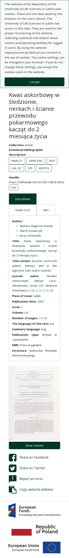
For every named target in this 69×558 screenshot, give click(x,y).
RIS (30, 168)
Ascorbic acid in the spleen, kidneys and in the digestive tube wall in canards (34, 265)
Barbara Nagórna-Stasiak (36, 226)
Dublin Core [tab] (22, 210)
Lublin (37, 296)
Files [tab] (46, 210)
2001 (40, 301)
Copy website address (36, 489)
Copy (13, 187)
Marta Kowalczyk (31, 231)
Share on (34, 457)
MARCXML (36, 161)
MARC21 (17, 161)
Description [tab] (22, 199)
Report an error (31, 478)
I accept (34, 82)
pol (52, 323)
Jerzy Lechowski (30, 235)
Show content (34, 445)
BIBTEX (44, 168)
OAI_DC (16, 168)
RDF (52, 161)
